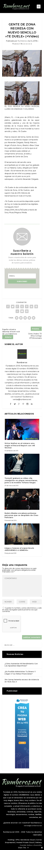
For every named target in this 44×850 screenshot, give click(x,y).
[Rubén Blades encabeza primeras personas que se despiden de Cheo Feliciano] (22, 499)
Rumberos (22, 41)
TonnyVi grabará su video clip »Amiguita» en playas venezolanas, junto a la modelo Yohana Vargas (21, 480)
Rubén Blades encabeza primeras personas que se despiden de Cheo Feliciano (21, 515)
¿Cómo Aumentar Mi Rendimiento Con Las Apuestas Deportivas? (21, 665)
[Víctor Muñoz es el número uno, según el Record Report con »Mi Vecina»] (22, 429)
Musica (15, 44)
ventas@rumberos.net (33, 825)
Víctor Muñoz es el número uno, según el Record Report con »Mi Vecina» (20, 445)
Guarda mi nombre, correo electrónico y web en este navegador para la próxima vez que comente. (22, 609)
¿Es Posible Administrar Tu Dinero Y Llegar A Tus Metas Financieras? (20, 672)
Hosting (11, 840)
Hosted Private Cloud (25, 842)
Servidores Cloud (27, 840)
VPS (17, 840)
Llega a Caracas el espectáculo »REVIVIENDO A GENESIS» (19, 549)
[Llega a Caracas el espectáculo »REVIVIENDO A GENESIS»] (22, 534)
